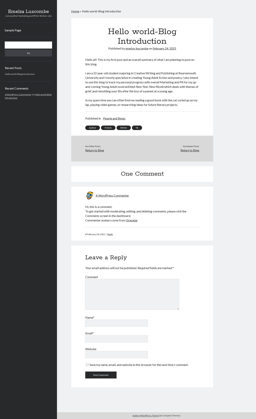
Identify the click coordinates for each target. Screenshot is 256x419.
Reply (110, 234)
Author (92, 127)
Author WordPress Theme (145, 415)
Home (75, 11)
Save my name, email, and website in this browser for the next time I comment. (139, 364)
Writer (123, 127)
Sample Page (13, 30)
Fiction (108, 127)
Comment (91, 277)
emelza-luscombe (137, 48)
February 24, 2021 (164, 48)
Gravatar (131, 220)
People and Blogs (114, 118)
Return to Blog (94, 150)
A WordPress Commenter (18, 94)
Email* (89, 333)
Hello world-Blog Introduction (20, 74)
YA (137, 127)
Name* (89, 317)
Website (90, 349)
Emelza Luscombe (28, 12)
